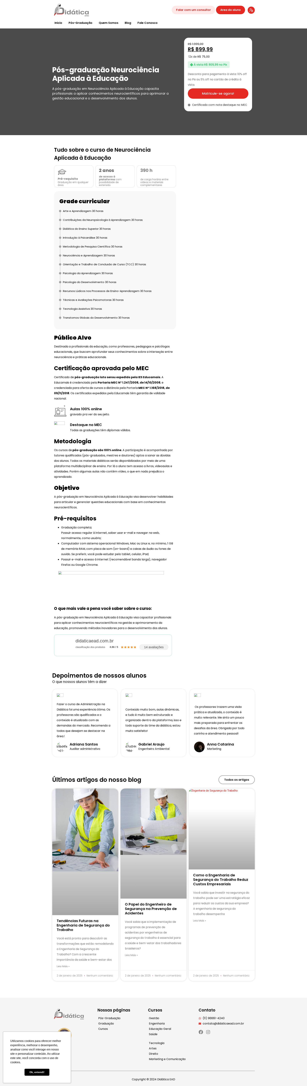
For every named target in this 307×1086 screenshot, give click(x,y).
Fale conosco (148, 23)
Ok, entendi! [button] (36, 1072)
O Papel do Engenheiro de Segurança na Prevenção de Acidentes (151, 909)
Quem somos (108, 23)
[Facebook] (201, 1032)
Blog (128, 23)
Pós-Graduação (80, 23)
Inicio (58, 23)
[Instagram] (208, 1032)
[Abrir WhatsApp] (298, 1077)
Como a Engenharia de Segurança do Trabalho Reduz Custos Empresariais (220, 880)
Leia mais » (63, 966)
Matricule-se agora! (218, 93)
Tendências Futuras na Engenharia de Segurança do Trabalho (83, 925)
